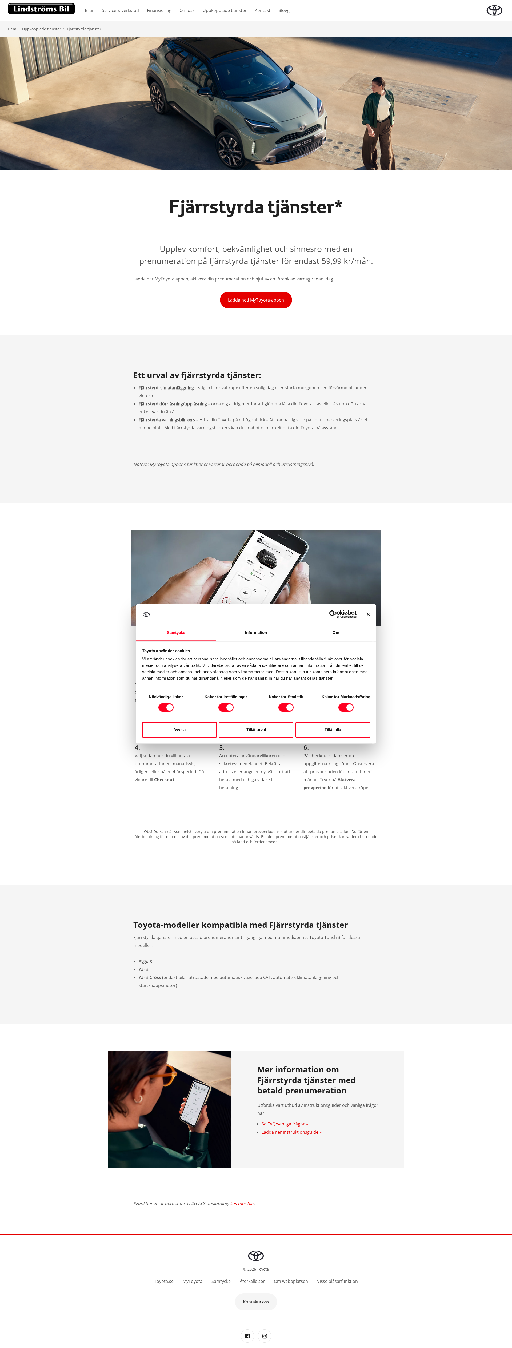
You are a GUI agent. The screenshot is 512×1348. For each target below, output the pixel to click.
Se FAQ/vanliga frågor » (285, 1124)
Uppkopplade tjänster (41, 28)
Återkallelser (252, 1281)
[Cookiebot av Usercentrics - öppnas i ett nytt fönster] (333, 614)
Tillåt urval (256, 729)
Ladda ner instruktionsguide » (292, 1132)
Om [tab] (336, 632)
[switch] (226, 707)
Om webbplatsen (291, 1281)
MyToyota (192, 1281)
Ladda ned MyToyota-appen (256, 300)
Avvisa (179, 729)
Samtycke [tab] (176, 632)
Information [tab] (256, 632)
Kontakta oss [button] (256, 1302)
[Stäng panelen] (368, 614)
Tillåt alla (333, 729)
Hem (12, 28)
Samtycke (221, 1281)
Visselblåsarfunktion (337, 1281)
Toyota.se (164, 1281)
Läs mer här (242, 1203)
